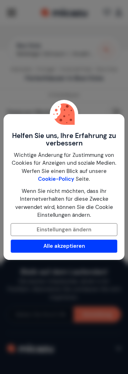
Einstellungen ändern (64, 229)
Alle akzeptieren (64, 246)
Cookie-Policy (56, 179)
